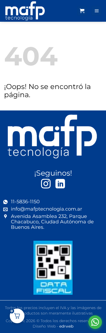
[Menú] (96, 11)
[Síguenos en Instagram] (46, 184)
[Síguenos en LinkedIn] (60, 184)
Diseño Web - (53, 326)
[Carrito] (82, 11)
